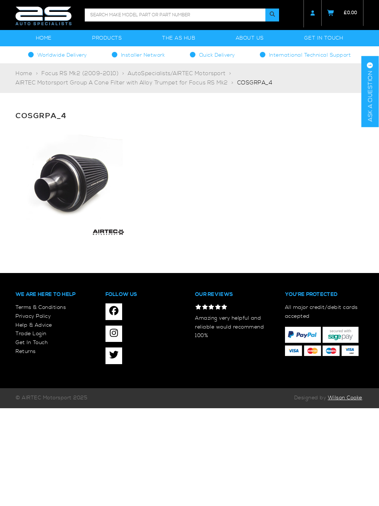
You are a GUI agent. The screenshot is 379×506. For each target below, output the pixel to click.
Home (44, 38)
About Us (250, 38)
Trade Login (31, 333)
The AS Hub (178, 38)
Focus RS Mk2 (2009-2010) (79, 73)
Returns (26, 351)
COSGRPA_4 (255, 82)
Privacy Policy (33, 316)
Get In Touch (323, 38)
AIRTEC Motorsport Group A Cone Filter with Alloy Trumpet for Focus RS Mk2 (122, 82)
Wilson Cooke (345, 398)
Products (107, 38)
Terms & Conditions (41, 307)
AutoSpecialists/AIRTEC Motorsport (177, 73)
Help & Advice (34, 325)
